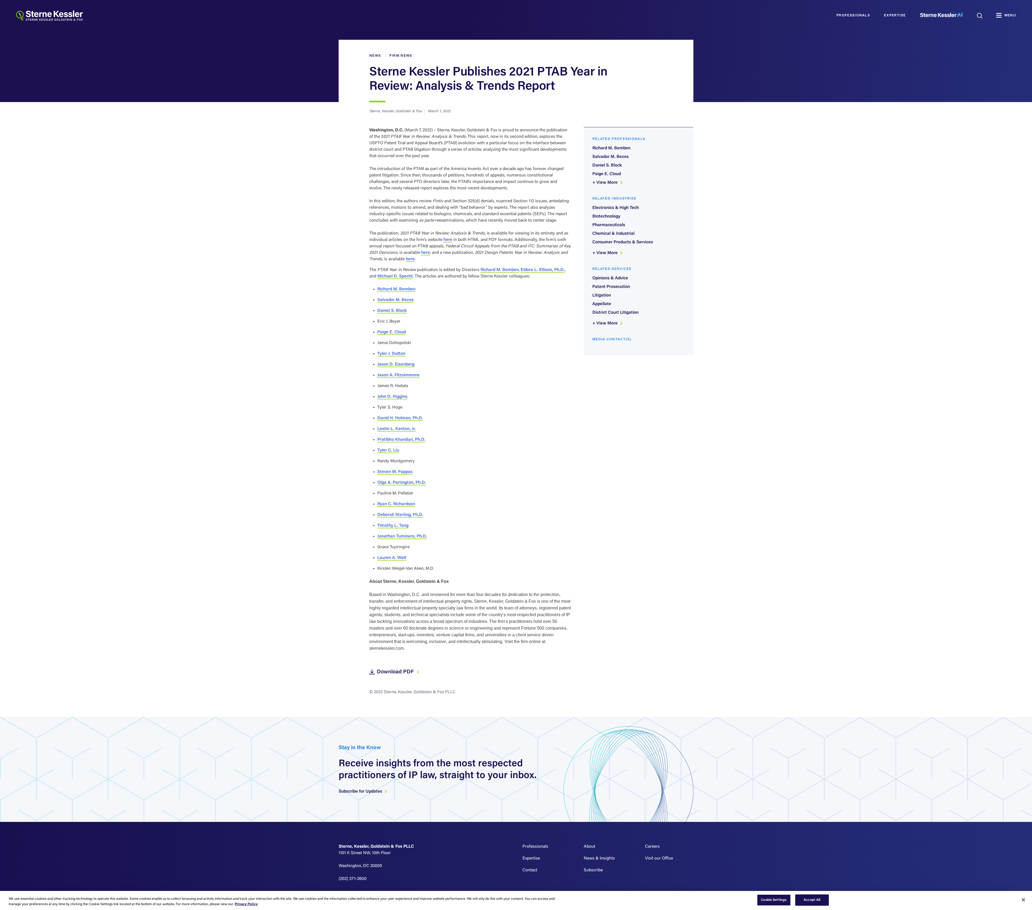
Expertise (895, 15)
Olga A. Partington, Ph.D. (401, 483)
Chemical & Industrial (613, 234)
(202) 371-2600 (353, 879)
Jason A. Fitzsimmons (398, 375)
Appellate (601, 304)
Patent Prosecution (611, 287)
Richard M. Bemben (500, 270)
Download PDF (396, 672)
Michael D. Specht (395, 276)
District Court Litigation (615, 312)
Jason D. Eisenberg (395, 364)
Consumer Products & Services (622, 242)
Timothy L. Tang (392, 525)
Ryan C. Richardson (396, 504)
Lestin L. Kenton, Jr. (396, 429)
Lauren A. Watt (391, 558)
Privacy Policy (246, 904)
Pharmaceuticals (608, 225)
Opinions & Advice (610, 278)
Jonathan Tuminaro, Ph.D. (402, 536)
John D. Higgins (392, 397)
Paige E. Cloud (391, 332)
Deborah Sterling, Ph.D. (400, 515)
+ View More (605, 182)
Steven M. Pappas (395, 472)
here (447, 240)
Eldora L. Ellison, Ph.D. (543, 270)
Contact (529, 870)
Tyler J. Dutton (391, 354)
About (589, 846)
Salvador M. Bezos (395, 300)
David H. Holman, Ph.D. (400, 418)
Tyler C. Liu (388, 450)
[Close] (1023, 900)
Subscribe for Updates (361, 791)
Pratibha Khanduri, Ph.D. (401, 440)
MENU (1010, 15)
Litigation (601, 295)
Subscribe (593, 870)
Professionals (853, 15)
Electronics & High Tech (615, 208)
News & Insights (599, 858)
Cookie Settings (774, 900)
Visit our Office (659, 858)
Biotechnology (606, 216)
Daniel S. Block (392, 311)
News (375, 55)
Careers (652, 846)
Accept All (812, 900)
